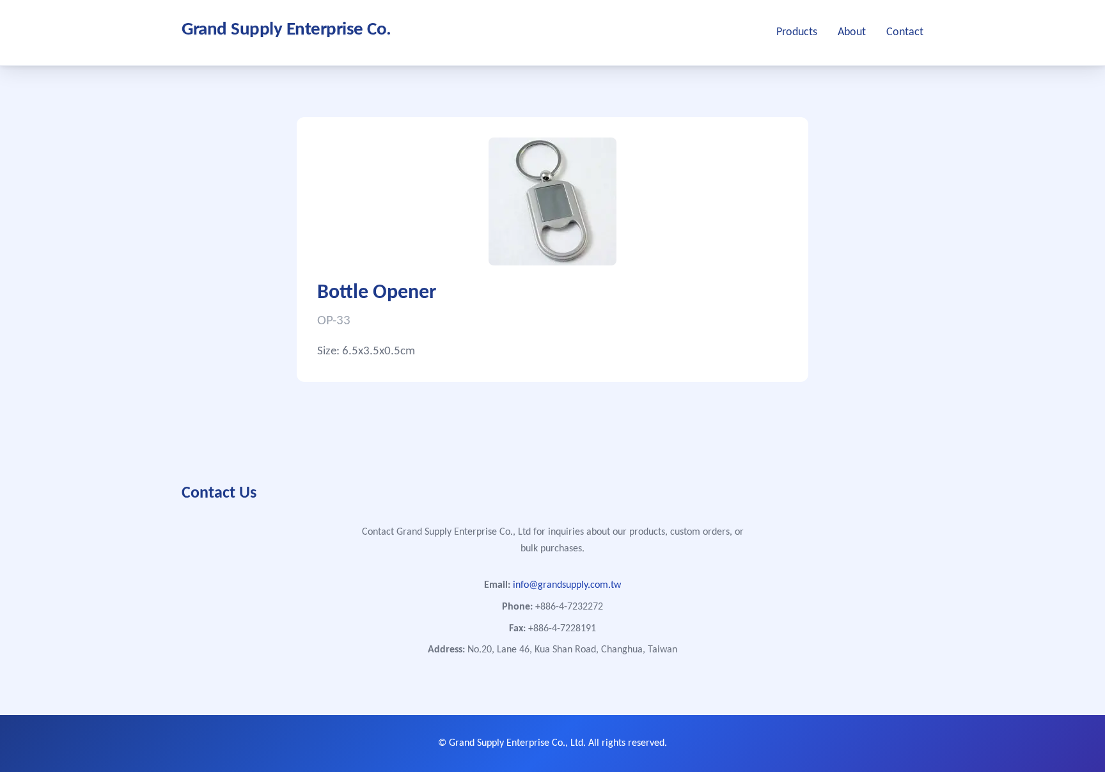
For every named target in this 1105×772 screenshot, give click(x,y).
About (852, 32)
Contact (904, 32)
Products (796, 32)
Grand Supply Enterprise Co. (286, 29)
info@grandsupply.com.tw (567, 585)
